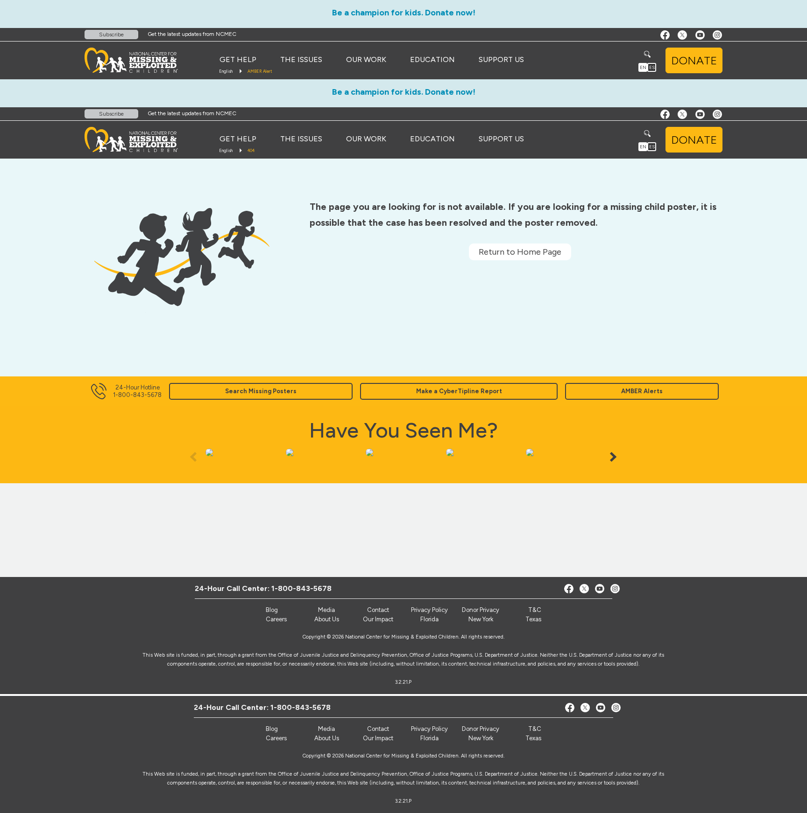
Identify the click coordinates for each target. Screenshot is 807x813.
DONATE (694, 60)
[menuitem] (238, 59)
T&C (534, 728)
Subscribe (111, 34)
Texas (533, 738)
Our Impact (378, 738)
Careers (276, 738)
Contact (378, 728)
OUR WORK (366, 59)
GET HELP (237, 59)
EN (643, 67)
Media (326, 728)
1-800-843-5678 (300, 707)
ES (652, 67)
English (226, 71)
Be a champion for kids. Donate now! (403, 12)
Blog (272, 728)
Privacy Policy (429, 728)
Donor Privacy (480, 728)
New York (480, 738)
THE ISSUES (301, 59)
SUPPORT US (501, 59)
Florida (429, 738)
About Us (326, 738)
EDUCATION (432, 59)
